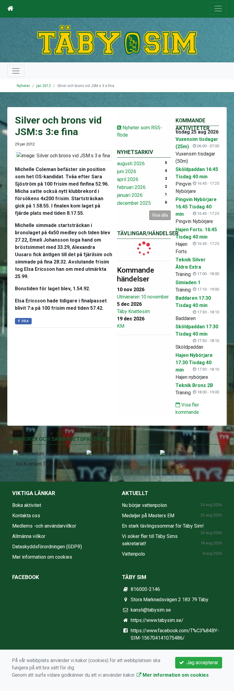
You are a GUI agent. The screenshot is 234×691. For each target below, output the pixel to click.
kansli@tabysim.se (151, 610)
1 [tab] (108, 472)
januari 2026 (130, 195)
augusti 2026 (131, 163)
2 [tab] (117, 472)
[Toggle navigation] (218, 8)
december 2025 (134, 203)
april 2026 (127, 179)
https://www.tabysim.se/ (157, 620)
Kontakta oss (26, 515)
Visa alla (160, 215)
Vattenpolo (133, 554)
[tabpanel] (43, 457)
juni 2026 (126, 171)
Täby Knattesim (133, 311)
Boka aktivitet (26, 505)
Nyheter (23, 86)
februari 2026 (131, 187)
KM (120, 326)
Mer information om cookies (42, 557)
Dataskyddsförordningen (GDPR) (47, 547)
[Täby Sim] (117, 40)
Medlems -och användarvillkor (44, 526)
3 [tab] (126, 472)
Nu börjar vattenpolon (144, 505)
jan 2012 (43, 86)
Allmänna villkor (28, 536)
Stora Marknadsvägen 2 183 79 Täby (169, 599)
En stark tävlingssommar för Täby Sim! (163, 526)
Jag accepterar (201, 662)
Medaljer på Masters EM (148, 515)
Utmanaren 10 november (143, 297)
